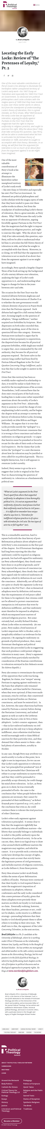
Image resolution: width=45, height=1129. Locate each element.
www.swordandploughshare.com (23, 970)
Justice (4, 1105)
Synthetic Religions (31, 1102)
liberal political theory (28, 1029)
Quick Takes (28, 1087)
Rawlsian (21, 1032)
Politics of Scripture (31, 1084)
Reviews (29, 1032)
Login (4, 1073)
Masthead (5, 1070)
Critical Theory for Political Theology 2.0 (11, 1091)
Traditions (27, 1109)
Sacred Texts (28, 1096)
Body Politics (7, 1084)
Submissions (6, 1066)
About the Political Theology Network (17, 1063)
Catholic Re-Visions (10, 1087)
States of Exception (31, 1099)
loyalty (40, 1029)
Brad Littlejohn (23, 40)
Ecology (5, 1096)
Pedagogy (27, 1080)
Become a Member (12, 1121)
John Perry (15, 1029)
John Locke (5, 1029)
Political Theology (10, 1032)
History (5, 1102)
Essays (4, 1099)
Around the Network (10, 1080)
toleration (37, 1032)
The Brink (27, 1105)
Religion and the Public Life (33, 1091)
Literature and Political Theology (11, 1110)
